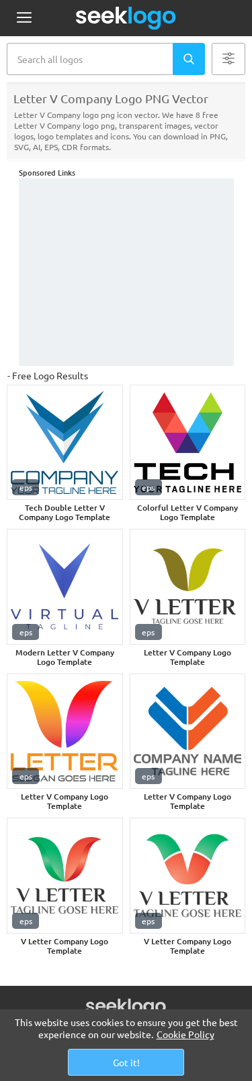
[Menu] (24, 18)
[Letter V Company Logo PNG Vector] (188, 587)
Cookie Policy (185, 1034)
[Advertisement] (126, 272)
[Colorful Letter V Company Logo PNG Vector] (188, 443)
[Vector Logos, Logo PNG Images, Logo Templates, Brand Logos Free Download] (126, 18)
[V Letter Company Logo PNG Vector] (65, 876)
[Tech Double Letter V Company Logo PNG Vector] (65, 443)
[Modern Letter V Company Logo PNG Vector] (65, 587)
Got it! (126, 1062)
